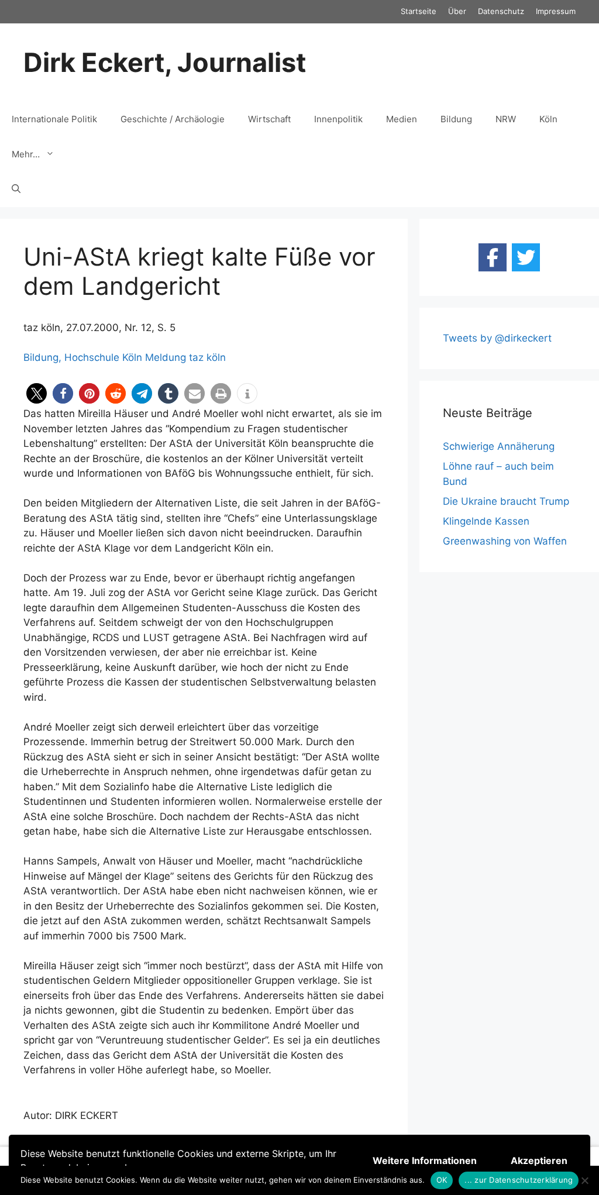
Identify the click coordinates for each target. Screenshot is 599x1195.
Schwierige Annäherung (499, 446)
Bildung (456, 119)
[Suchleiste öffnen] (16, 189)
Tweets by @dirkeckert (497, 338)
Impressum (556, 11)
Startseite (418, 11)
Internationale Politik (54, 119)
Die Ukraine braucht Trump (506, 501)
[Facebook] (492, 257)
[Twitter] (526, 257)
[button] (36, 393)
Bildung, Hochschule (71, 357)
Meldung (165, 357)
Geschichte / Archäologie (173, 119)
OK (441, 1179)
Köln (548, 119)
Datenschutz (501, 11)
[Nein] (584, 1180)
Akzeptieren (539, 1160)
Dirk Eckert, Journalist (164, 62)
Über (457, 11)
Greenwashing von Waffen (505, 541)
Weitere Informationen (425, 1160)
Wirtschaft (269, 119)
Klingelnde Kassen (486, 521)
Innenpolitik (338, 119)
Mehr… (26, 154)
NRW (505, 119)
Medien (401, 119)
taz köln (207, 357)
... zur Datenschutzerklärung (518, 1179)
